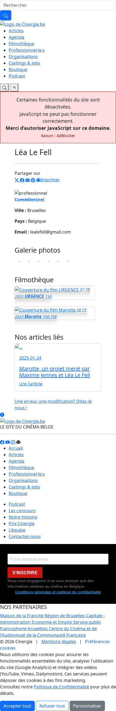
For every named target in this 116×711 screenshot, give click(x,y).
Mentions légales (58, 641)
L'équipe (17, 530)
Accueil (16, 448)
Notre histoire (23, 517)
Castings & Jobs (24, 63)
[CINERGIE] (22, 24)
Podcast (17, 76)
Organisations (23, 57)
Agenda (16, 37)
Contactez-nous (25, 536)
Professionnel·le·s (27, 50)
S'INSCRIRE (24, 572)
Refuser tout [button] (52, 706)
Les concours (22, 511)
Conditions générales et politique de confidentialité (58, 592)
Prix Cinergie (22, 524)
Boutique (18, 69)
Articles (16, 31)
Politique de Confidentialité (61, 687)
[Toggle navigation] (4, 87)
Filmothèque (21, 44)
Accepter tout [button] (17, 706)
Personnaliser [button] (87, 706)
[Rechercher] (5, 15)
